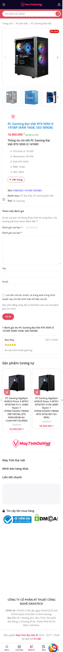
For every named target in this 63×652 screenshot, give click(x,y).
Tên (4, 268)
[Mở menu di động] (4, 5)
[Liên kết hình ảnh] (31, 443)
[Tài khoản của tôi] (59, 5)
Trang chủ (7, 23)
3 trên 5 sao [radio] (32, 227)
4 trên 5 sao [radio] (34, 227)
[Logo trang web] (31, 4)
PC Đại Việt (22, 23)
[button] (5, 57)
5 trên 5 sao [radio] (36, 227)
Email (5, 281)
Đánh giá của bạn (12, 227)
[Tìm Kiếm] (58, 13)
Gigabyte (16, 424)
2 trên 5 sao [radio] (29, 227)
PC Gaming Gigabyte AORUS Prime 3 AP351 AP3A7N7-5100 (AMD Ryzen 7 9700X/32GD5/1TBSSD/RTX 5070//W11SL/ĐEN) (46, 408)
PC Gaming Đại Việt (41, 23)
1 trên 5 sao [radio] (27, 227)
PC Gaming (19, 200)
